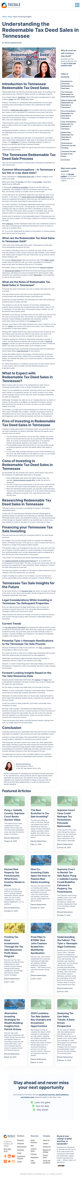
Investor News (34, 1150)
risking (10, 326)
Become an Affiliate (47, 1151)
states (11, 99)
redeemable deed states (19, 110)
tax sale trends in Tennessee (15, 627)
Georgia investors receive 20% (24, 480)
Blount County (16, 260)
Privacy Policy (45, 1156)
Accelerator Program (21, 1157)
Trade (19, 1153)
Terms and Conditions (46, 1162)
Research (20, 1140)
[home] (11, 5)
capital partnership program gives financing (20, 561)
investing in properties (20, 187)
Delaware (9, 224)
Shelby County (49, 260)
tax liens (21, 182)
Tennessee (21, 97)
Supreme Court (27, 591)
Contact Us (47, 1146)
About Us (46, 1140)
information (38, 275)
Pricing (19, 1161)
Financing (20, 1143)
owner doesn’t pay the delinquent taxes (36, 197)
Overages (20, 1150)
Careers (45, 1143)
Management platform (13, 271)
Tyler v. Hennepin (45, 648)
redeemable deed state (26, 176)
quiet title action (22, 351)
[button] (77, 5)
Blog (32, 1145)
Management (21, 1146)
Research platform (46, 267)
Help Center (33, 1162)
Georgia (37, 680)
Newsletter (34, 1157)
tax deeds (38, 182)
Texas (46, 680)
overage (33, 321)
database (14, 142)
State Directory (34, 1141)
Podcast (34, 1154)
